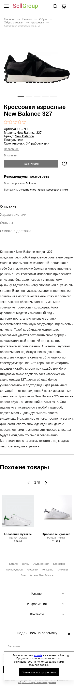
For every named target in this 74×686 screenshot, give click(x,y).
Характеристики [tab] (13, 215)
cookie (38, 655)
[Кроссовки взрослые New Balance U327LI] (37, 68)
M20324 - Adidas (18, 537)
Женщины (47, 569)
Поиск (55, 6)
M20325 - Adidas (56, 537)
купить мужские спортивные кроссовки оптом (38, 189)
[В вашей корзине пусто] (63, 6)
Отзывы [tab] (6, 223)
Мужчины (62, 569)
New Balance (24, 136)
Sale (23, 575)
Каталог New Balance (41, 575)
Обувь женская (41, 564)
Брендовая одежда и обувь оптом (25, 6)
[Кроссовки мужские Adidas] (18, 513)
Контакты (37, 614)
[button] (29, 482)
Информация (37, 604)
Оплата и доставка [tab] (15, 231)
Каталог (27, 19)
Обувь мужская (13, 22)
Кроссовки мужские (18, 534)
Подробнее (11, 148)
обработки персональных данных (37, 682)
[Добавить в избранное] (64, 164)
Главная (9, 19)
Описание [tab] (8, 206)
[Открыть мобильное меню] (6, 6)
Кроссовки (37, 22)
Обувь (43, 19)
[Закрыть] (68, 656)
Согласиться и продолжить (39, 672)
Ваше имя (14, 646)
